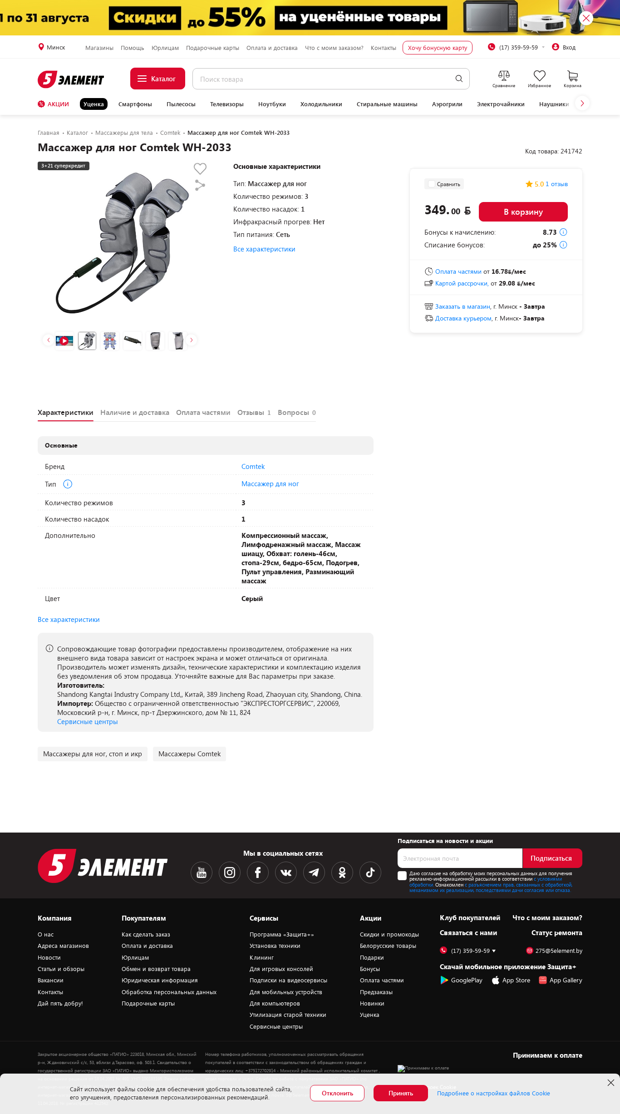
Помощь (132, 48)
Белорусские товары (388, 945)
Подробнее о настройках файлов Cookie (493, 1093)
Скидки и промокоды (389, 934)
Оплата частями (382, 980)
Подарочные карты (212, 48)
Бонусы (370, 969)
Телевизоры (227, 104)
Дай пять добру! (60, 1003)
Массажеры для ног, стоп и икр (92, 753)
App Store (516, 980)
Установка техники (275, 945)
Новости (49, 957)
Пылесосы (181, 104)
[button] (582, 103)
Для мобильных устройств (286, 992)
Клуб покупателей (470, 917)
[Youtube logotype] (201, 872)
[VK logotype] (286, 872)
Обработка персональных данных (169, 992)
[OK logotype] (342, 872)
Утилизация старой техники (288, 1014)
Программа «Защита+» (282, 934)
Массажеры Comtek (189, 753)
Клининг (262, 957)
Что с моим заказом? (334, 48)
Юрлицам (165, 48)
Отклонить (337, 1093)
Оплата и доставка (272, 48)
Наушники (554, 104)
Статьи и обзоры (61, 969)
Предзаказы (376, 992)
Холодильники (321, 104)
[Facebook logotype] (258, 872)
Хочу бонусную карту (437, 48)
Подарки (372, 957)
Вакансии (51, 980)
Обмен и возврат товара (156, 969)
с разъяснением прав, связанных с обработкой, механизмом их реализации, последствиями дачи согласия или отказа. (490, 887)
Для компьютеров (275, 1003)
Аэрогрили (447, 104)
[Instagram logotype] (230, 872)
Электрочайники (501, 104)
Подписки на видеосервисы (288, 980)
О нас (46, 934)
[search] (459, 78)
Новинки (372, 1003)
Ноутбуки (272, 104)
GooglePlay (466, 980)
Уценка (94, 104)
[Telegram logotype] (314, 872)
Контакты (383, 48)
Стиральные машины (387, 104)
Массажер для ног (270, 483)
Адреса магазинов (63, 945)
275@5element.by (559, 951)
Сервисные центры (87, 721)
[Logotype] (71, 79)
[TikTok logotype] (370, 872)
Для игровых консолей (281, 969)
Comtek (253, 466)
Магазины (99, 48)
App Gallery (566, 980)
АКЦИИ (58, 104)
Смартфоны (135, 104)
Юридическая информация (160, 980)
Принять (401, 1093)
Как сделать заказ (146, 934)
